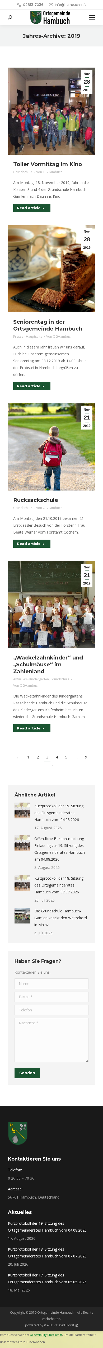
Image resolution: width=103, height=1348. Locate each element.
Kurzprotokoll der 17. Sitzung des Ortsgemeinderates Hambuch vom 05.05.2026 (47, 1278)
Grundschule (22, 172)
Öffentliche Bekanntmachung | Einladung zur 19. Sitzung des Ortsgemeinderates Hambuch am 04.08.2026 (60, 849)
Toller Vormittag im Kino (47, 164)
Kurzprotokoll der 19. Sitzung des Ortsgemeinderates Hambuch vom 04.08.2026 (58, 812)
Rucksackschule (35, 500)
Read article (28, 208)
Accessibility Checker (44, 1335)
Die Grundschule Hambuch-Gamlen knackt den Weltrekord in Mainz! (60, 917)
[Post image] (22, 810)
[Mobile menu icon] (92, 17)
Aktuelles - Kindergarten (31, 679)
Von (49, 172)
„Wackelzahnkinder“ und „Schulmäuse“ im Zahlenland (48, 664)
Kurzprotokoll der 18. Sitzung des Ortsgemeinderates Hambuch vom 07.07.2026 (58, 885)
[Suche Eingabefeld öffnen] (10, 17)
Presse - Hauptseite (27, 336)
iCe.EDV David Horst (59, 1325)
